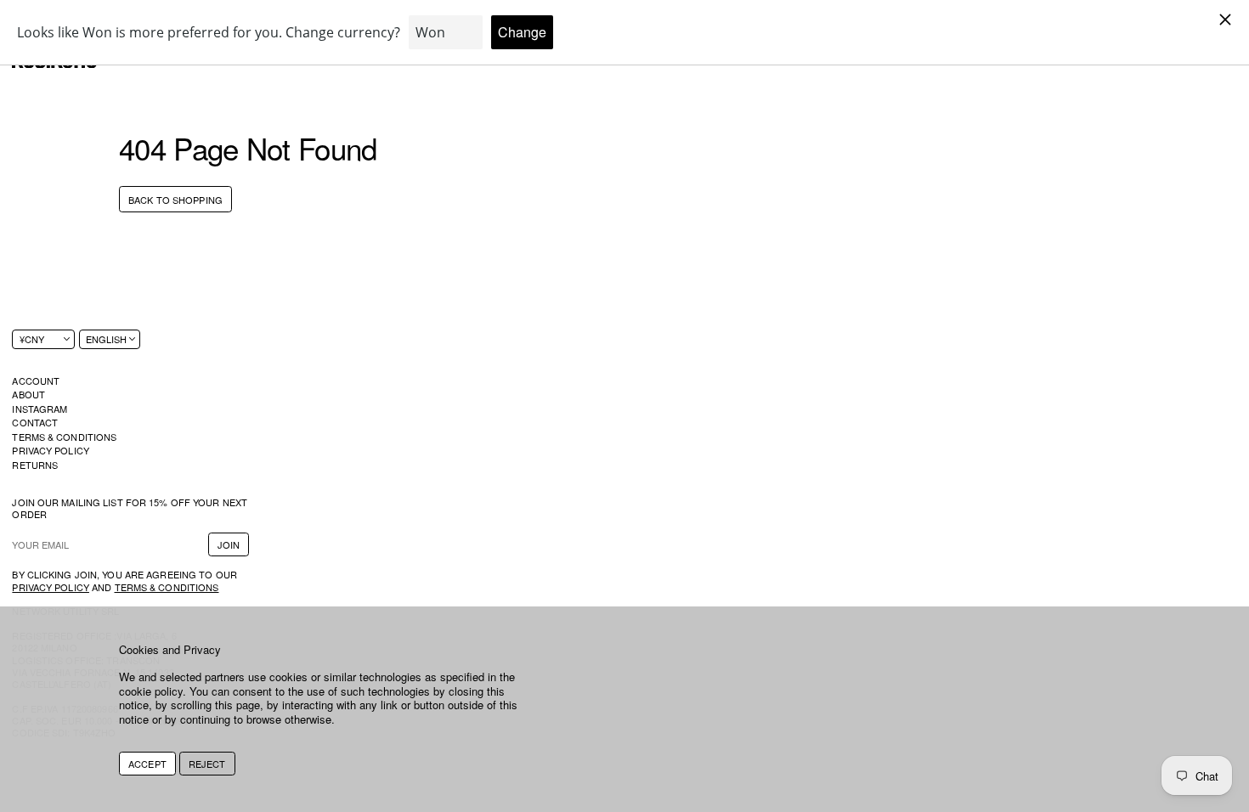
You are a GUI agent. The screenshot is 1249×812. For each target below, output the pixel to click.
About (28, 394)
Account (35, 380)
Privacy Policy (50, 450)
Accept (147, 763)
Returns (35, 464)
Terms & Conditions (64, 436)
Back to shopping (175, 199)
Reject (207, 763)
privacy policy (50, 587)
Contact (35, 422)
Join (229, 544)
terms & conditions (167, 587)
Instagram (39, 408)
